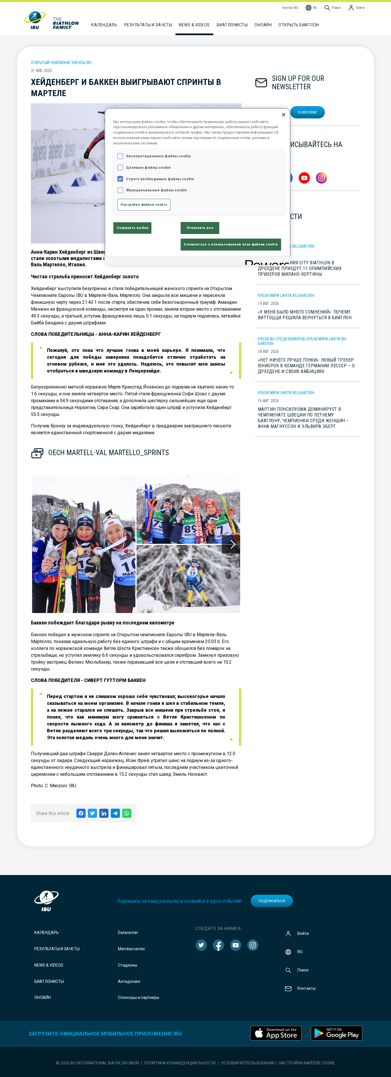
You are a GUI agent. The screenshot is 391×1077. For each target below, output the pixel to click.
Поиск (303, 970)
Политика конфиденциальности (180, 1063)
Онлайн (263, 25)
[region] (197, 186)
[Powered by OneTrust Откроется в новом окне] (266, 261)
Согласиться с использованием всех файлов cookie (231, 244)
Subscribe (307, 112)
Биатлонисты (49, 981)
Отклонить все (200, 228)
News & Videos (48, 965)
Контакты (306, 988)
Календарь (46, 932)
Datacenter (128, 932)
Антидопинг (129, 981)
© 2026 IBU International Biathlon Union (97, 1063)
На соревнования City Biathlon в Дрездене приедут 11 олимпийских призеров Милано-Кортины (300, 268)
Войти (303, 933)
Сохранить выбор (132, 228)
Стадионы (127, 965)
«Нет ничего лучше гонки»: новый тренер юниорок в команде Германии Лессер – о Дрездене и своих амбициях (306, 365)
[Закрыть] (283, 114)
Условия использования (247, 1063)
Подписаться (271, 901)
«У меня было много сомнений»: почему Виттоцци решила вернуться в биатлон (305, 314)
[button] (83, 544)
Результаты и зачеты (57, 949)
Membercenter (131, 949)
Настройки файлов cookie (307, 1063)
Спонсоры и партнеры (138, 997)
